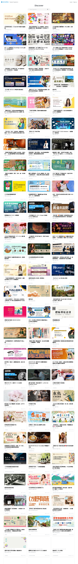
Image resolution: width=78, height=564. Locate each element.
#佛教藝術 (55, 471)
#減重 (6, 450)
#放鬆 (54, 513)
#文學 (54, 157)
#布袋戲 (30, 429)
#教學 (30, 262)
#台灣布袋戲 (55, 31)
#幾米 (30, 31)
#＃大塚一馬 (7, 52)
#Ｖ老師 (30, 115)
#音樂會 (6, 555)
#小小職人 (7, 31)
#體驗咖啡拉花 (31, 450)
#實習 (30, 325)
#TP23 (30, 136)
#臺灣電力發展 (31, 199)
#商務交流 (55, 262)
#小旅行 (30, 304)
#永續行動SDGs (56, 304)
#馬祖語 (30, 513)
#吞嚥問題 (55, 387)
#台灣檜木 (7, 492)
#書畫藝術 (31, 346)
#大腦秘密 (7, 283)
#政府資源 (55, 534)
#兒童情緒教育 (55, 555)
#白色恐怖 (31, 178)
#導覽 (54, 178)
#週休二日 (55, 115)
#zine (30, 52)
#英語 (6, 136)
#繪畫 (54, 199)
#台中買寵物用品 (8, 241)
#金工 (6, 408)
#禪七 (54, 94)
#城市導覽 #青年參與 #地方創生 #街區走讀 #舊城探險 (61, 492)
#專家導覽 (7, 178)
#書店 (30, 73)
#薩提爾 (6, 346)
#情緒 (6, 366)
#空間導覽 (7, 513)
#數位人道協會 (55, 366)
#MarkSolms (7, 262)
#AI (53, 52)
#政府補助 (55, 346)
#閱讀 (6, 115)
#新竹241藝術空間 (8, 199)
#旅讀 (6, 157)
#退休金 (30, 157)
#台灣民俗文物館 (32, 555)
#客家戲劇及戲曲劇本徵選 (9, 471)
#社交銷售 (55, 220)
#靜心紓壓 (55, 325)
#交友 (30, 241)
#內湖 (30, 408)
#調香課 (6, 73)
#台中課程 (31, 94)
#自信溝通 (7, 304)
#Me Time (31, 471)
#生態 (54, 408)
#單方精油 (31, 283)
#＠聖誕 (6, 429)
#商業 (6, 220)
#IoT (54, 136)
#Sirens (30, 387)
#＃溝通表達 (31, 366)
